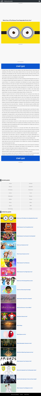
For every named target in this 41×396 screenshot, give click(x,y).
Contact (21, 394)
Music (10, 202)
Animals (30, 183)
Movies (30, 196)
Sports (10, 205)
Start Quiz (20, 66)
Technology (10, 208)
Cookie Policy (26, 394)
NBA (31, 205)
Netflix (10, 199)
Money (30, 199)
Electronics (30, 189)
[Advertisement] (20, 11)
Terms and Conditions (15, 394)
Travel (30, 208)
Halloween (10, 196)
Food (31, 193)
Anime (10, 183)
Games (10, 193)
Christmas (10, 189)
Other (31, 202)
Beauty (10, 186)
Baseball (30, 186)
